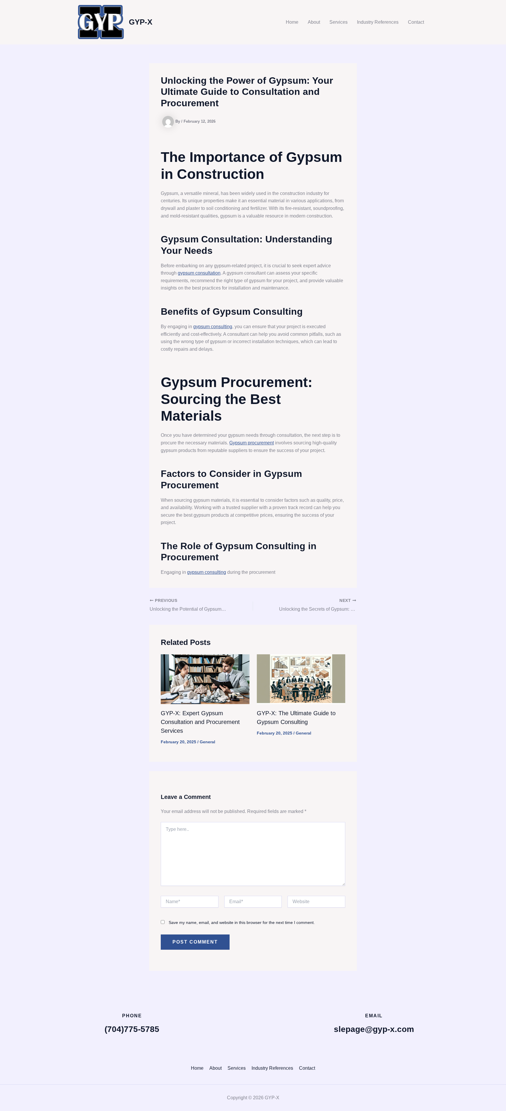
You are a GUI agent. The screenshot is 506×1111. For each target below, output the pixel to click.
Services (338, 22)
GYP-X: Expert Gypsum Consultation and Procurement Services (200, 722)
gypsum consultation (199, 273)
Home (292, 22)
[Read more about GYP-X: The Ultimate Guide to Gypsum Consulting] (301, 679)
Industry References (378, 22)
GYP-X (140, 22)
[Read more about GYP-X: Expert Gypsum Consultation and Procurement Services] (205, 679)
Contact (416, 22)
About (314, 22)
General (207, 741)
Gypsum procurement (251, 442)
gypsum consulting (212, 326)
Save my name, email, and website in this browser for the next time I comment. (242, 922)
